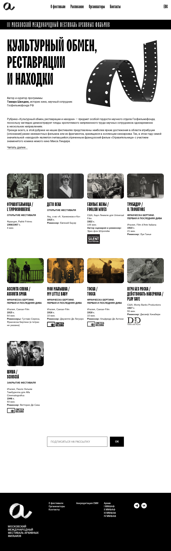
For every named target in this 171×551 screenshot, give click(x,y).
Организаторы (97, 6)
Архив (107, 503)
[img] (65, 186)
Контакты (115, 6)
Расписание (77, 6)
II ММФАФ (109, 509)
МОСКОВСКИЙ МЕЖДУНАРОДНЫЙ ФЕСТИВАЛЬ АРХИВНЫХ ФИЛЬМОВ (23, 531)
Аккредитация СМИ (87, 503)
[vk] (144, 507)
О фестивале (58, 6)
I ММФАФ (109, 506)
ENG (166, 6)
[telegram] (136, 507)
